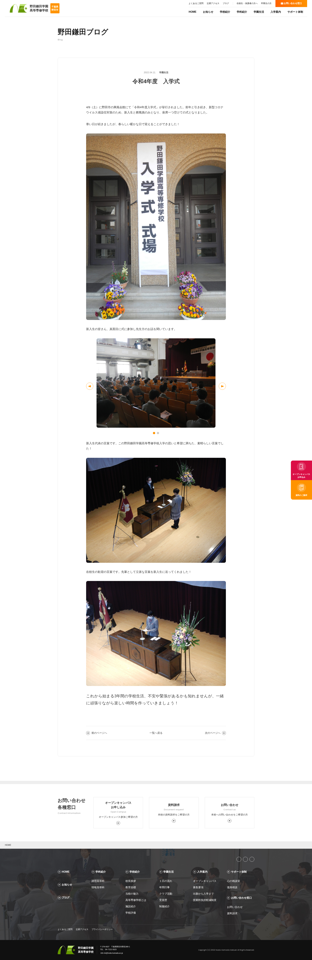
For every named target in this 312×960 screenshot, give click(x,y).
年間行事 (164, 887)
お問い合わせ (235, 907)
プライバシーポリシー (102, 929)
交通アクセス (82, 929)
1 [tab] (154, 433)
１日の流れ (165, 881)
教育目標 (130, 887)
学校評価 (130, 912)
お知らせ (208, 11)
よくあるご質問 (65, 929)
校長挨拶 (130, 881)
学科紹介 (242, 11)
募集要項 (198, 887)
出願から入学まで (203, 893)
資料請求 (232, 913)
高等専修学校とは (136, 900)
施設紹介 (130, 906)
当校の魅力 (131, 893)
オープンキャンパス (204, 881)
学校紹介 (225, 11)
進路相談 (232, 887)
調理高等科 (97, 881)
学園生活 (259, 11)
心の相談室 (233, 881)
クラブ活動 (165, 893)
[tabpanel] (156, 383)
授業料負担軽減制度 (205, 900)
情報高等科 (97, 887)
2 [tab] (158, 433)
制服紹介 (164, 906)
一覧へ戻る (156, 733)
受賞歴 (163, 900)
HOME (192, 11)
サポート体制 (295, 11)
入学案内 (276, 11)
